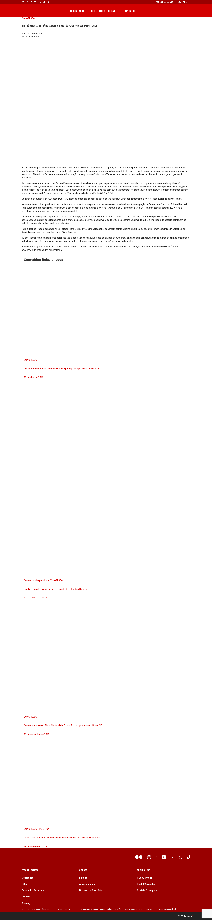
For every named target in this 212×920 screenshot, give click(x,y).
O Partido (182, 2)
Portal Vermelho (146, 884)
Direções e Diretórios (91, 890)
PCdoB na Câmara (164, 2)
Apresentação (87, 884)
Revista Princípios (147, 890)
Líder (24, 884)
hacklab (188, 916)
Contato (129, 11)
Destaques (77, 11)
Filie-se (83, 877)
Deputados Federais (103, 11)
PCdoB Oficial (144, 877)
